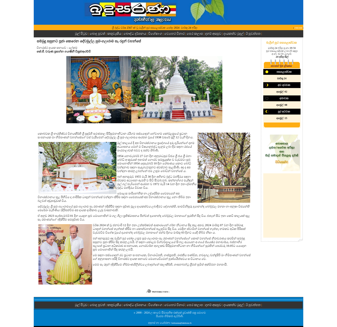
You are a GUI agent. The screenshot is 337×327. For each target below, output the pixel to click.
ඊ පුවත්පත (253, 33)
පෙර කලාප (195, 33)
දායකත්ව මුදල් (233, 33)
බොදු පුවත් (97, 33)
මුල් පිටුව (81, 33)
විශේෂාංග (155, 33)
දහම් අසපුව (213, 33)
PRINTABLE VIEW (160, 292)
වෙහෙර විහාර (174, 33)
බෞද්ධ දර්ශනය (134, 33)
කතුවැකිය (114, 33)
